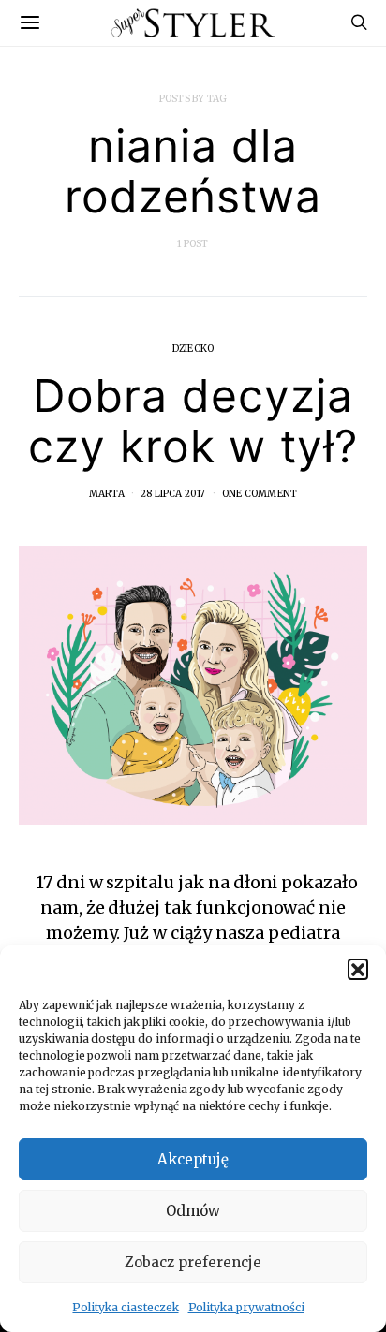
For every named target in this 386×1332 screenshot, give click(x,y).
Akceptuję (193, 1159)
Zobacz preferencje (192, 1262)
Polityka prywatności (246, 1307)
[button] (358, 968)
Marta (107, 494)
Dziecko (193, 349)
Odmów (193, 1211)
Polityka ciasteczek (125, 1307)
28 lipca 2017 (173, 494)
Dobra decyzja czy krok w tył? (193, 421)
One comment (259, 494)
